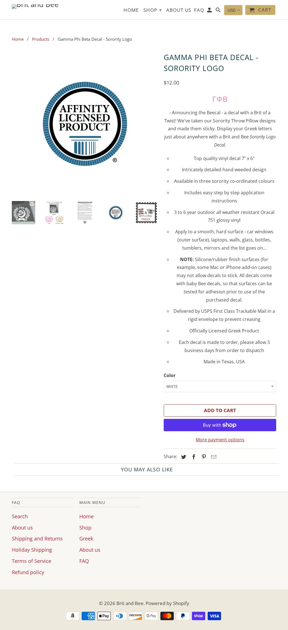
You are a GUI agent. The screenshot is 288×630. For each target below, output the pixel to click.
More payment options (220, 440)
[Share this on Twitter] (182, 456)
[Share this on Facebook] (192, 456)
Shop (85, 527)
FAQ (84, 561)
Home (86, 516)
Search (20, 516)
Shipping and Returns (37, 538)
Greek (86, 538)
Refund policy (28, 572)
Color (170, 375)
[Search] (219, 11)
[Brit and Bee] (43, 6)
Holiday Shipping (32, 549)
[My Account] (210, 11)
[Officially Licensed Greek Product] (85, 124)
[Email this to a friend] (212, 456)
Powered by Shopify (167, 603)
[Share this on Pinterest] (203, 456)
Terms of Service (31, 561)
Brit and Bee (129, 603)
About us (22, 527)
